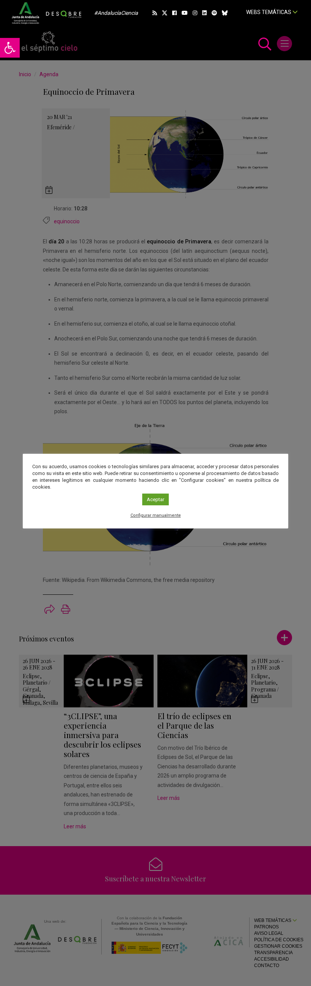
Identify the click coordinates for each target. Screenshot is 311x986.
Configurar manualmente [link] (155, 515)
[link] (10, 48)
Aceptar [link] (155, 499)
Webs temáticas (269, 12)
